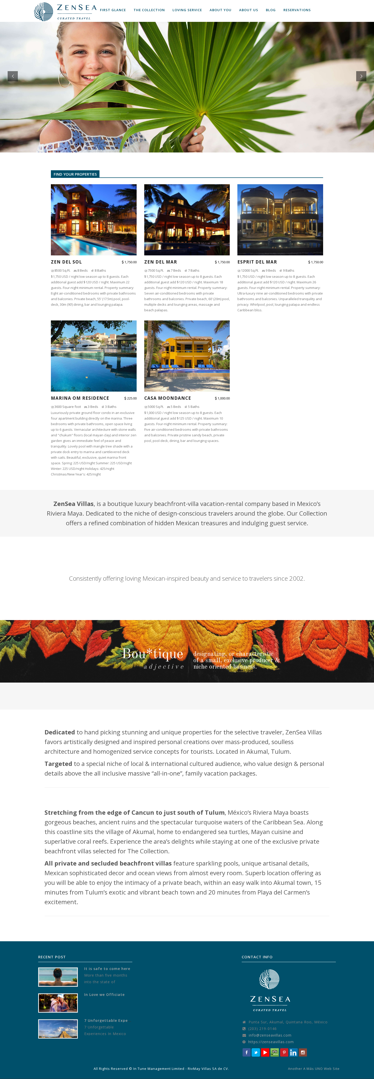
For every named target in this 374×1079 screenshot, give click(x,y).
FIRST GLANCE (113, 10)
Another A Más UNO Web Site (314, 1068)
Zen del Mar (160, 262)
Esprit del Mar (257, 262)
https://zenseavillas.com (271, 1041)
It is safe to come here (107, 968)
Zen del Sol (66, 262)
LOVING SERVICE (187, 10)
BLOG (271, 10)
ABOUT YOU (221, 10)
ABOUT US (248, 10)
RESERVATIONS (297, 10)
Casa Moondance (167, 398)
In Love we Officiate (104, 994)
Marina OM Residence (80, 398)
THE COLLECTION (149, 10)
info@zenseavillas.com (270, 1035)
